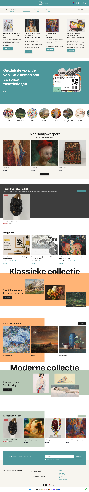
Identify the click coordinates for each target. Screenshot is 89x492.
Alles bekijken (81, 323)
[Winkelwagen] (85, 3)
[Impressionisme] (20, 113)
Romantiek (44, 120)
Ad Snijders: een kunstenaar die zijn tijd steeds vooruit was (70, 257)
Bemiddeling (71, 50)
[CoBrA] (8, 113)
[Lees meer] (79, 3)
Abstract (56, 120)
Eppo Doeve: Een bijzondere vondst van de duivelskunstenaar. (43, 257)
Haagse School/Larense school (68, 121)
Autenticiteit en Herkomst (64, 471)
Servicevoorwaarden (63, 477)
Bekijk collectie (8, 297)
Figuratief (80, 120)
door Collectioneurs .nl (16, 260)
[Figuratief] (80, 113)
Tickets (4, 91)
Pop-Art (32, 120)
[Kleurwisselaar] (76, 3)
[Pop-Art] (32, 113)
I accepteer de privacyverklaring (53, 459)
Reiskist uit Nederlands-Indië (65, 168)
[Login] (83, 3)
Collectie (28, 51)
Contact (60, 470)
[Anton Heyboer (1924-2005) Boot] (76, 26)
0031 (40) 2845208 (37, 471)
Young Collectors (8, 48)
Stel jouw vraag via (39, 476)
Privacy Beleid (62, 473)
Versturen (61, 476)
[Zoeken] (81, 3)
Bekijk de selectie (44, 174)
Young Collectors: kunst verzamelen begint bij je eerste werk (15, 257)
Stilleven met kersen (63, 355)
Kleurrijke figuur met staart (50, 440)
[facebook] (46, 485)
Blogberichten (50, 49)
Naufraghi (33, 355)
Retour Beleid (62, 474)
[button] (83, 113)
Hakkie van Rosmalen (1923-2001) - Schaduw (33, 440)
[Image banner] (66, 82)
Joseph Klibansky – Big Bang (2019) (10, 221)
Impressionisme (20, 120)
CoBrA (8, 120)
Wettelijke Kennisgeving (64, 479)
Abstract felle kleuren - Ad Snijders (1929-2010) (75, 440)
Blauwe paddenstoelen (7, 355)
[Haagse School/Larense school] (68, 113)
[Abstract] (56, 113)
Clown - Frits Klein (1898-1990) (37, 168)
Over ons (61, 468)
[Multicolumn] (8, 26)
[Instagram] (43, 485)
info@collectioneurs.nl (37, 474)
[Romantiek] (44, 113)
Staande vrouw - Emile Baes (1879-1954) (11, 168)
